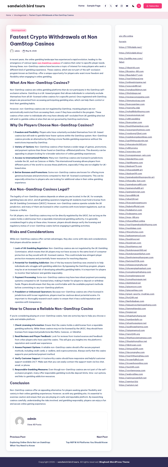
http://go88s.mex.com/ (131, 58)
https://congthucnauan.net (132, 279)
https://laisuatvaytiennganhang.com (137, 305)
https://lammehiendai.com (132, 308)
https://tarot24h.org (129, 334)
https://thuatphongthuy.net (133, 341)
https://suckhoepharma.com (133, 326)
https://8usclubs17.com (131, 75)
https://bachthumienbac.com (134, 126)
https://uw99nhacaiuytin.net (133, 140)
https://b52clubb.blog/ (131, 53)
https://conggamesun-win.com (135, 155)
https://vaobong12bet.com (133, 133)
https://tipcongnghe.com (132, 352)
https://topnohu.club (129, 107)
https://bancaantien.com (132, 104)
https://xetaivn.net (128, 385)
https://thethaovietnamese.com (135, 337)
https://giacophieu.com (131, 290)
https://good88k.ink (129, 195)
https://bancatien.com (130, 122)
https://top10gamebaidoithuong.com (138, 224)
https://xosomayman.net (131, 115)
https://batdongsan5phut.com (134, 253)
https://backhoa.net (129, 239)
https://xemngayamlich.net (132, 377)
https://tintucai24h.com (131, 348)
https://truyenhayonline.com (133, 363)
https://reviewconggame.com (134, 97)
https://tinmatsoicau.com (132, 100)
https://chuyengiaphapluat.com (135, 268)
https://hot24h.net (128, 297)
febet (121, 62)
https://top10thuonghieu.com (134, 356)
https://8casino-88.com (131, 71)
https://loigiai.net (128, 312)
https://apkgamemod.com (132, 235)
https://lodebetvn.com (130, 210)
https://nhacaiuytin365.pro (133, 144)
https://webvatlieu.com (131, 374)
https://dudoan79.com (130, 166)
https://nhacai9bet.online (132, 221)
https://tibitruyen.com (130, 345)
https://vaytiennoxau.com (132, 370)
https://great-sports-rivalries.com (136, 293)
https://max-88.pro (129, 217)
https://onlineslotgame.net (132, 82)
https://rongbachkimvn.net (132, 89)
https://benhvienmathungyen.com (136, 257)
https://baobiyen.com (130, 242)
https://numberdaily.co (130, 319)
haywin (122, 41)
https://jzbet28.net (128, 199)
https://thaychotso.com (131, 232)
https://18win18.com (129, 67)
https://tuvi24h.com (129, 366)
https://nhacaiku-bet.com (132, 180)
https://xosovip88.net (130, 86)
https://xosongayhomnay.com (134, 129)
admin (31, 419)
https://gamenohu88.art (131, 188)
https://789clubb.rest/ (130, 47)
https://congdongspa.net (132, 275)
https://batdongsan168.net (133, 250)
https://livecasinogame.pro (133, 202)
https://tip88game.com (131, 162)
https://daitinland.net (130, 283)
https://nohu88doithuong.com (134, 111)
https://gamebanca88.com (133, 184)
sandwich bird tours (26, 6)
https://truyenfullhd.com (131, 359)
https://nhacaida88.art (131, 170)
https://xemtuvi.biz (128, 381)
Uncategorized (18, 30)
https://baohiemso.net (130, 246)
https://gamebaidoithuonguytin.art (136, 177)
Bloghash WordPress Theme (114, 462)
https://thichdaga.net (130, 93)
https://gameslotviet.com (132, 191)
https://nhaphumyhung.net (132, 315)
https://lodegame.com (130, 213)
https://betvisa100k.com (131, 261)
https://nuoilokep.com (130, 228)
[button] (153, 5)
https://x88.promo (128, 148)
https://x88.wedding (129, 118)
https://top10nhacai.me (131, 78)
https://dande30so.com (131, 159)
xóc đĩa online (126, 36)
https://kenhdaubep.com (131, 301)
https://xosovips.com (130, 151)
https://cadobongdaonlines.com (135, 137)
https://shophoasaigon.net (132, 323)
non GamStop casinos (49, 63)
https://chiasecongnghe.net (133, 264)
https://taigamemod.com (132, 330)
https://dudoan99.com (130, 173)
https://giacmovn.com (130, 286)
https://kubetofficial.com (131, 206)
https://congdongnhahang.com (135, 272)
